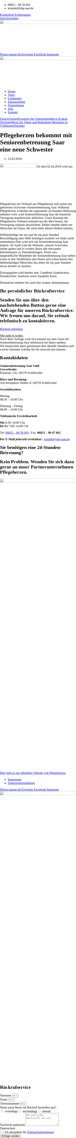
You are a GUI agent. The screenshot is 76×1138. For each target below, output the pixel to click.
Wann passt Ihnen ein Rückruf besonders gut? (28, 1107)
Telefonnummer (10, 1103)
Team (11, 95)
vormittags (11, 1111)
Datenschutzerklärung (21, 783)
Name (4, 1099)
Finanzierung (16, 105)
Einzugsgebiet (16, 101)
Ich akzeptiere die (29, 1132)
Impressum (14, 779)
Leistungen (14, 98)
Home (11, 91)
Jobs (10, 108)
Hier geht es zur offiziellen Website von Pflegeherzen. (33, 773)
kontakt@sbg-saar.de (57, 439)
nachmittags (30, 1111)
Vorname (6, 1095)
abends (46, 1111)
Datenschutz (7, 1128)
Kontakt (13, 112)
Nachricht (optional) (13, 1124)
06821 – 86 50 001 (17, 432)
